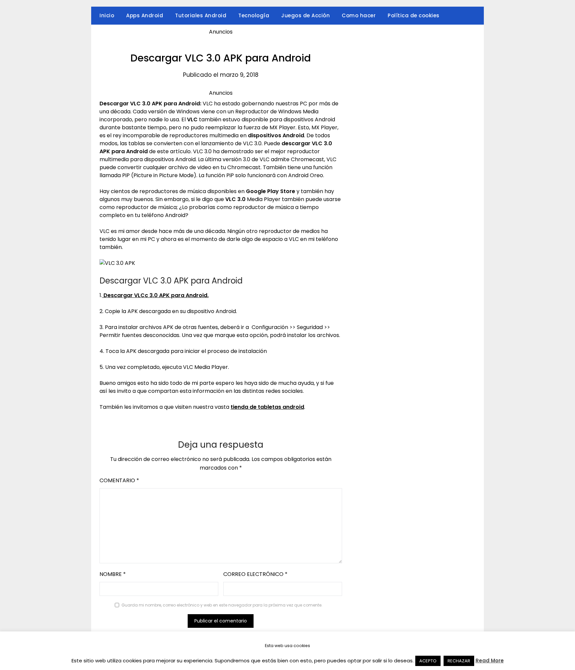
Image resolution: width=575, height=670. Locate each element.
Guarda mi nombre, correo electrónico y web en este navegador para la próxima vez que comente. (221, 605)
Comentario (119, 480)
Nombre (112, 574)
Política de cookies (414, 15)
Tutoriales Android (200, 15)
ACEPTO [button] (428, 661)
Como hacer (359, 15)
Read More (490, 660)
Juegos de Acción (305, 15)
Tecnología (253, 15)
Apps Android (144, 15)
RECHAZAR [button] (459, 661)
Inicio (106, 15)
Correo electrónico (255, 574)
